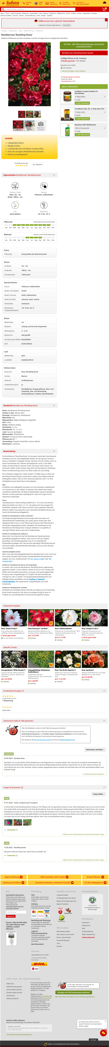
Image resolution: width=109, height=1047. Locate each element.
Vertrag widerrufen (88, 937)
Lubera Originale (15, 13)
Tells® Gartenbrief (12, 998)
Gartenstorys (10, 995)
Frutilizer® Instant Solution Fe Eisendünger (86, 92)
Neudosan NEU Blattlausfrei (85, 125)
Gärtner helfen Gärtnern (14, 989)
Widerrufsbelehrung (88, 934)
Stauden (94, 13)
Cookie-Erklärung (87, 931)
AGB (83, 928)
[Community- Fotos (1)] (29, 126)
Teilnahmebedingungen (67, 740)
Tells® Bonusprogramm (14, 986)
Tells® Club (10, 983)
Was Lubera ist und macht (65, 934)
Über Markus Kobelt (63, 931)
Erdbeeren (52, 13)
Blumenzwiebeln (6, 15)
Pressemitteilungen (63, 940)
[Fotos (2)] (18, 126)
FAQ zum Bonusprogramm (42, 740)
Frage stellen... (99, 794)
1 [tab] (27, 108)
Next (105, 617)
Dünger (43, 15)
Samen (21, 15)
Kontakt (59, 946)
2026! (7, 13)
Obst (40, 13)
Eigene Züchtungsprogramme (66, 901)
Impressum (85, 922)
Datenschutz (86, 925)
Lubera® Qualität (62, 895)
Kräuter (73, 13)
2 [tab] (29, 108)
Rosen (79, 13)
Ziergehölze (86, 13)
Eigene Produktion (63, 904)
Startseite (4, 31)
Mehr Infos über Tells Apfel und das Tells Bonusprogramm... (75, 997)
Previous (4, 617)
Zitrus (68, 13)
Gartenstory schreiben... (95, 750)
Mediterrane (61, 13)
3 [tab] (32, 108)
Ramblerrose (39, 31)
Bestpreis (25, 13)
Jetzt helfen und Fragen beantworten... (19, 1034)
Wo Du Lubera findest (64, 937)
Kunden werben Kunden (14, 992)
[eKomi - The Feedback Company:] (92, 900)
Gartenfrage (47, 998)
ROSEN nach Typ (29, 31)
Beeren (45, 13)
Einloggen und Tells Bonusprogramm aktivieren (74, 992)
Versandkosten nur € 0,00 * (40, 955)
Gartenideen (34, 13)
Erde (38, 15)
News (2, 13)
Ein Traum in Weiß (37, 559)
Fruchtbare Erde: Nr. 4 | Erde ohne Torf (89, 109)
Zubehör (49, 15)
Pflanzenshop (13, 31)
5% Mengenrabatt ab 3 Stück (70, 77)
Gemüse (15, 15)
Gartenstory (45, 996)
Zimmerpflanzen (30, 15)
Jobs (58, 943)
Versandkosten (66, 81)
